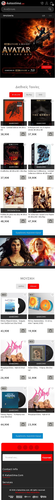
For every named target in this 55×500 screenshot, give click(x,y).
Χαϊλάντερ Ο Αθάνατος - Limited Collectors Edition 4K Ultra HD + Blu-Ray (41, 172)
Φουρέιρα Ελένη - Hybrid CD (39, 414)
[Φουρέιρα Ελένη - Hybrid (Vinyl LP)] (14, 353)
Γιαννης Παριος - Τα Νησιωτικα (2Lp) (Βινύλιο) (13, 416)
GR (43, 16)
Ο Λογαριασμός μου (47, 3)
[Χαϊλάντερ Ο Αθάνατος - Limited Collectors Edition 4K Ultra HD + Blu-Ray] (41, 156)
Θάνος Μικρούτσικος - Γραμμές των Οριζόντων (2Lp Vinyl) (13, 322)
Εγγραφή (46, 457)
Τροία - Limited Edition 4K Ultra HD (13, 129)
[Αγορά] (23, 134)
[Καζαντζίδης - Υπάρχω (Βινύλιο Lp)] (41, 353)
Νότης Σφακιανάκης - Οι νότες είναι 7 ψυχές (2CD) (40, 322)
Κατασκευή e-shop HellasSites (27, 492)
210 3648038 (42, 3)
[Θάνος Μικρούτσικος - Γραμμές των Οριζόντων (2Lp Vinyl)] (14, 306)
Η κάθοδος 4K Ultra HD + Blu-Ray (14, 171)
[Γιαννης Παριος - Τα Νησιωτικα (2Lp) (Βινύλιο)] (14, 399)
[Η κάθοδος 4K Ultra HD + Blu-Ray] (14, 156)
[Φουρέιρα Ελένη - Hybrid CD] (41, 399)
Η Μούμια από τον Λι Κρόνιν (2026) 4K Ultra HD (39, 129)
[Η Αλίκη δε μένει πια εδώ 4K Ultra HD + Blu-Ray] (14, 199)
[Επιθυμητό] (25, 101)
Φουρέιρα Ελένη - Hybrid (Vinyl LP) (13, 369)
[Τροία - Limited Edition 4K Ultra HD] (14, 112)
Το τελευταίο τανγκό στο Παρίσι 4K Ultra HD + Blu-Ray (41, 216)
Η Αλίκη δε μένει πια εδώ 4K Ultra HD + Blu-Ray (14, 216)
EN (50, 16)
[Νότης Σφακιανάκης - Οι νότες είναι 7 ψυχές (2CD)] (41, 306)
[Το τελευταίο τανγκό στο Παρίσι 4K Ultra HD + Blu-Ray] (41, 199)
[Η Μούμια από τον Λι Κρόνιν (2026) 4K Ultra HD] (41, 112)
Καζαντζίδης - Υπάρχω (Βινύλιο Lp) (40, 369)
